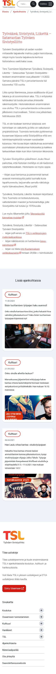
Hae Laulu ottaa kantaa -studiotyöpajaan (25, 445)
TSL (4, 636)
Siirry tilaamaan (12, 588)
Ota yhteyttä (8, 656)
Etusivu (5, 12)
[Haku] (33, 4)
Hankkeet (7, 630)
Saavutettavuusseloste (14, 663)
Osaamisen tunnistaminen (15, 617)
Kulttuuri (6, 623)
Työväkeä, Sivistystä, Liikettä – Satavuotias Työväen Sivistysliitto (41, 12)
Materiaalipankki (10, 650)
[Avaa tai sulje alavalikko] (41, 610)
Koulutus (6, 610)
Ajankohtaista (19, 12)
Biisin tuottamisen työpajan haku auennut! (26, 305)
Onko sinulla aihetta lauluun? (19, 373)
